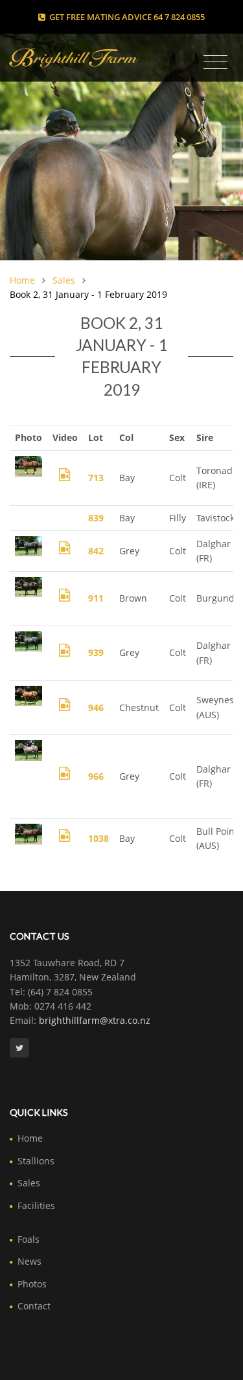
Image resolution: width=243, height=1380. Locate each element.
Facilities (36, 1205)
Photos (32, 1284)
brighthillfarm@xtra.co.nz (94, 1020)
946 (96, 707)
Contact (34, 1306)
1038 (98, 838)
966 (96, 776)
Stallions (35, 1161)
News (29, 1261)
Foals (28, 1239)
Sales (63, 280)
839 (96, 518)
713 (96, 477)
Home (22, 280)
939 (96, 652)
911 (96, 598)
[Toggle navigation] (215, 62)
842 (96, 551)
